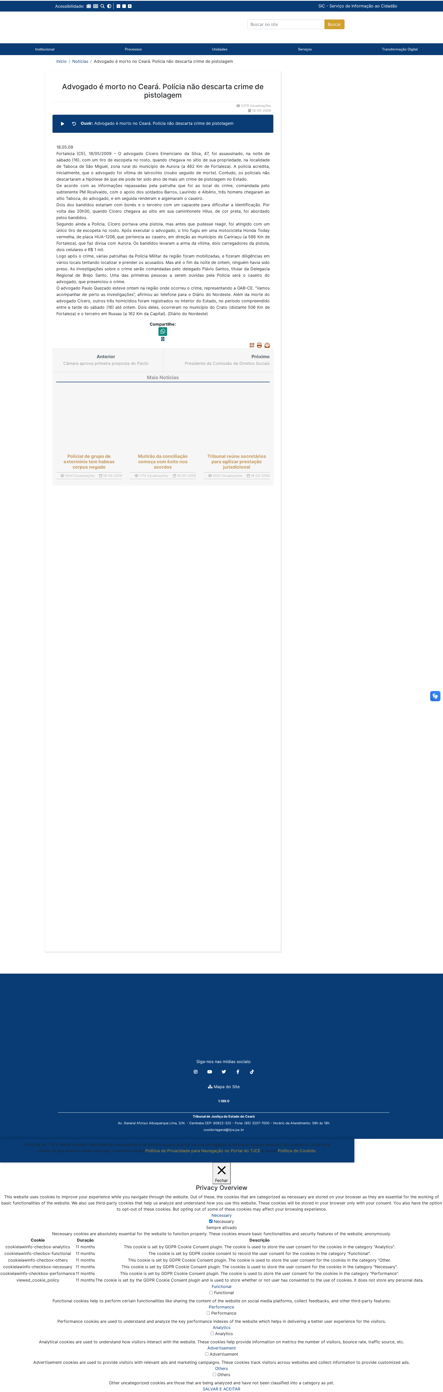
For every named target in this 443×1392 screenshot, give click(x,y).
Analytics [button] (221, 1327)
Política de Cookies (297, 1150)
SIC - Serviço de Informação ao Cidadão (323, 5)
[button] (89, 6)
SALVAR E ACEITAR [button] (221, 1388)
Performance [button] (221, 1306)
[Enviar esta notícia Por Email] (266, 345)
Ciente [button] (175, 1156)
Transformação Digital (400, 49)
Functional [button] (221, 1286)
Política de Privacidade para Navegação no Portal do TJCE (202, 1150)
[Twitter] (224, 1071)
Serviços (305, 49)
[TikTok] (252, 1071)
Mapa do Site (226, 1086)
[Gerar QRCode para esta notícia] (250, 345)
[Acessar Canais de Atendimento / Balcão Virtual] (429, 1373)
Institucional (44, 49)
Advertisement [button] (221, 1347)
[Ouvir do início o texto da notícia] (74, 124)
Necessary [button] (222, 1215)
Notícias (80, 61)
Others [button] (221, 1368)
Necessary (224, 1221)
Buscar (334, 24)
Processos (133, 49)
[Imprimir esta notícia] (258, 345)
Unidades (219, 49)
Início (61, 61)
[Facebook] (238, 1071)
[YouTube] (210, 1071)
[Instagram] (196, 1071)
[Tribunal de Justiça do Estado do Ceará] (87, 24)
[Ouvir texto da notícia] (62, 124)
